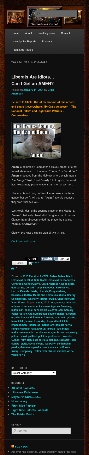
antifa (67, 302)
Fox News (21, 446)
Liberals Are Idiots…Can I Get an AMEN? (32, 80)
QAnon (15, 340)
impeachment (19, 325)
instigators (48, 325)
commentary (65, 310)
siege (24, 343)
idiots (65, 321)
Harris (15, 291)
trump (14, 351)
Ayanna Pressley (61, 306)
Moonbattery (19, 401)
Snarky (71, 295)
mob (56, 332)
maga (65, 328)
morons (64, 332)
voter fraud (48, 351)
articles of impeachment (25, 306)
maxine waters (43, 332)
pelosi (23, 336)
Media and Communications (49, 295)
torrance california (59, 347)
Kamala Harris (28, 291)
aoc (74, 302)
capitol (28, 310)
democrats (17, 287)
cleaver (52, 310)
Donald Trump (33, 287)
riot (51, 340)
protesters (54, 336)
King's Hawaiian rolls (23, 328)
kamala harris (63, 325)
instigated (34, 325)
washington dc (65, 351)
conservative (19, 313)
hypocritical (54, 321)
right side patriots (37, 340)
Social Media (18, 298)
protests (67, 336)
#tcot (39, 302)
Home (15, 33)
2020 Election (30, 276)
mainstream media (22, 332)
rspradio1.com (68, 340)
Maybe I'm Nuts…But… (26, 397)
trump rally (26, 351)
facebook (59, 317)
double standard (57, 313)
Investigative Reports (24, 41)
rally (23, 340)
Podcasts (47, 41)
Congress (69, 280)
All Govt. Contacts (23, 388)
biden (14, 310)
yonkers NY (18, 355)
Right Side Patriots (22, 49)
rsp (56, 340)
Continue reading (23, 241)
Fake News (62, 287)
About (28, 33)
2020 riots (49, 302)
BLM (30, 280)
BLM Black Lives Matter (48, 280)
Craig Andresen (50, 284)
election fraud (24, 317)
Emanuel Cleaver (43, 317)
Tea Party (33, 298)
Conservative (32, 284)
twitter (37, 351)
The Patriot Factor (22, 414)
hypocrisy (40, 321)
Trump (43, 298)
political (32, 336)
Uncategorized (66, 298)
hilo (22, 321)
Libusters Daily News (24, 392)
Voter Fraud (18, 302)
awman (45, 306)
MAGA (28, 295)
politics (42, 336)
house (29, 321)
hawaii (15, 321)
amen (59, 302)
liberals (51, 328)
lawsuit (41, 328)
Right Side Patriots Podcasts (29, 410)
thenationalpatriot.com (33, 347)
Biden (53, 276)
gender (71, 317)
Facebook (49, 287)
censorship (40, 310)
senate (15, 343)
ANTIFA (44, 276)
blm (21, 310)
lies (59, 328)
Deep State (67, 284)
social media (35, 343)
